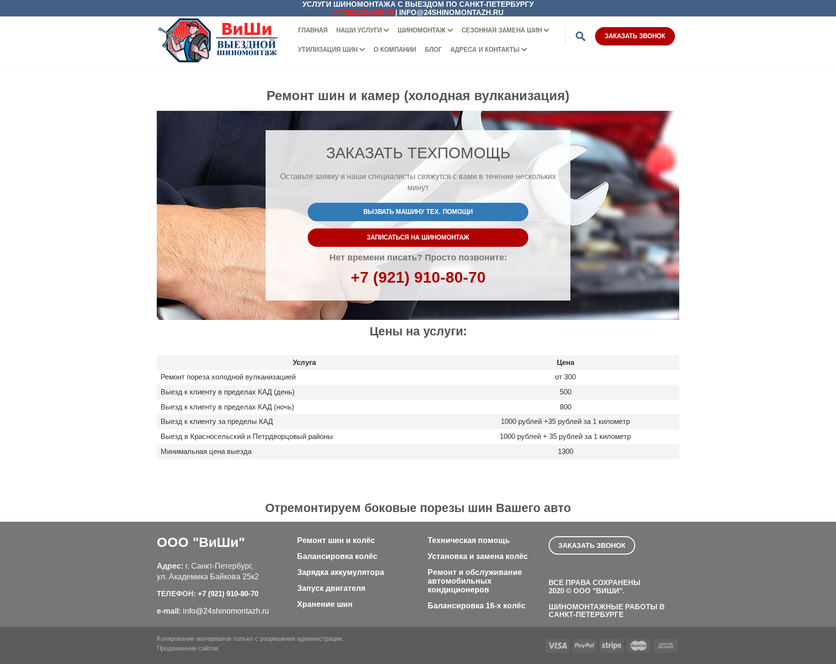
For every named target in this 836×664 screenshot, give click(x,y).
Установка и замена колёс (478, 556)
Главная (313, 30)
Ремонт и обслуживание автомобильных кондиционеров (475, 581)
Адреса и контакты (485, 49)
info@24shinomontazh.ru (451, 12)
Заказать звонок (635, 36)
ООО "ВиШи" (201, 542)
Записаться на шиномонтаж (418, 237)
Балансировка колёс (337, 556)
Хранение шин (325, 604)
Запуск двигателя (331, 588)
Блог (433, 49)
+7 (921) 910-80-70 (363, 12)
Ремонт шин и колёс (336, 540)
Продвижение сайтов (187, 648)
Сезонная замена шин (502, 30)
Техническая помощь (469, 540)
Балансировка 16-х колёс (476, 606)
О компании (394, 49)
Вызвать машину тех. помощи (418, 211)
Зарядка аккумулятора (340, 572)
